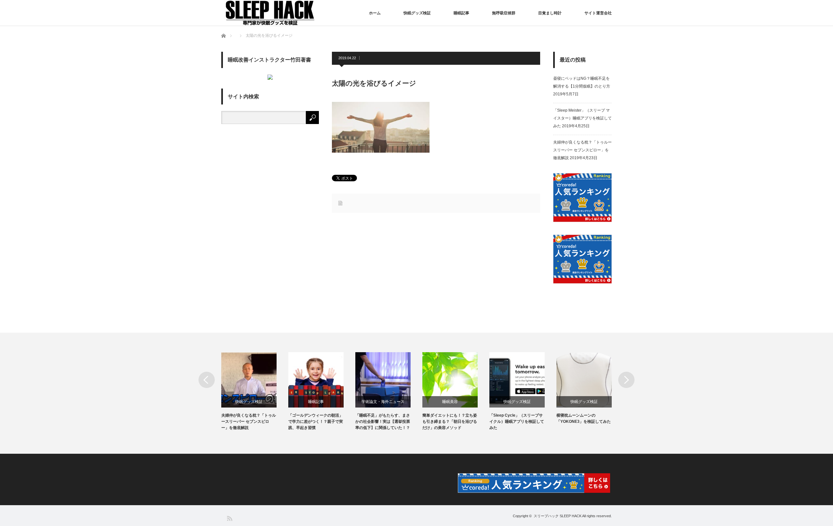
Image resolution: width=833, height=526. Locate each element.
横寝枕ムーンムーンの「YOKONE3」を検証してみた (583, 418)
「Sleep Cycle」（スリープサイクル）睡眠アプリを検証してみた (516, 421)
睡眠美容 (450, 401)
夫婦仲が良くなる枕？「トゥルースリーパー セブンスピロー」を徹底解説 (582, 150)
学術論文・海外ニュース (383, 401)
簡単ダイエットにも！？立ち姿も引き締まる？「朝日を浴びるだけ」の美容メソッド (449, 421)
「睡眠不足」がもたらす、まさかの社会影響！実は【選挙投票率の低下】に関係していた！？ (382, 421)
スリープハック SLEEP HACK (557, 516)
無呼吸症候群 (503, 13)
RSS (229, 518)
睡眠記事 (461, 13)
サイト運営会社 (598, 13)
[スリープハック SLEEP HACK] (270, 13)
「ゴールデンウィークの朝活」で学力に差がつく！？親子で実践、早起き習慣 (315, 421)
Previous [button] (206, 380)
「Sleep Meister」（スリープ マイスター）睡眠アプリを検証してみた (582, 118)
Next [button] (626, 380)
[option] (254, 391)
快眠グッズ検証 (417, 13)
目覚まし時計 (550, 13)
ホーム (375, 13)
